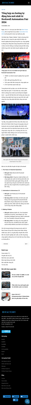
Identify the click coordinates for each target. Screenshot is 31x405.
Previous (6, 243)
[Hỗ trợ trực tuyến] (27, 401)
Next (26, 243)
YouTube (24, 396)
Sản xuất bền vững (6, 262)
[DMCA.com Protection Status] (6, 331)
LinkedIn (16, 396)
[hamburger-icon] (28, 2)
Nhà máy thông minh (7, 260)
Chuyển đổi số (5, 255)
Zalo (16, 400)
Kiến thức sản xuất (6, 258)
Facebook (7, 396)
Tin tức (3, 9)
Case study (4, 253)
